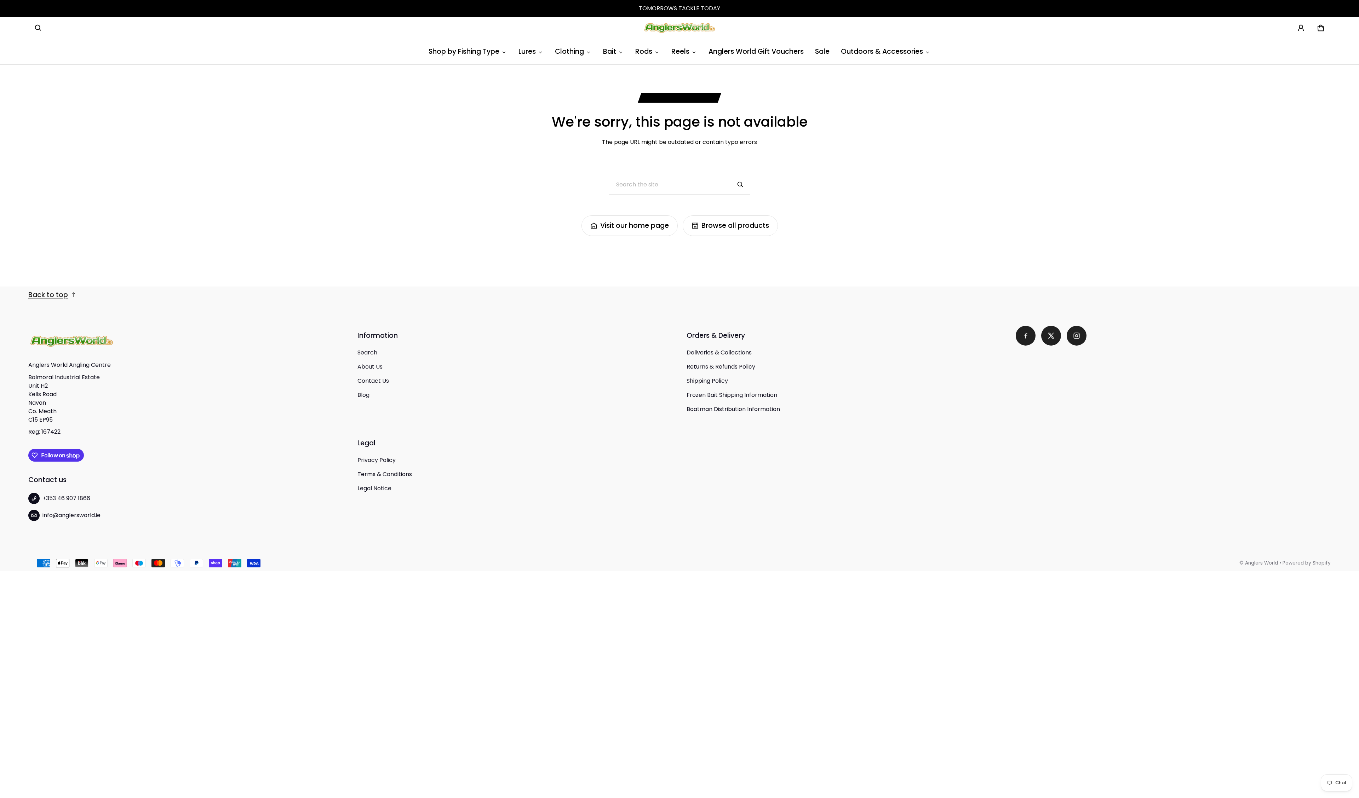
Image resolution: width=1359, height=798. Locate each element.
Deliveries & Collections (719, 352)
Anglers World (1261, 563)
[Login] (1301, 28)
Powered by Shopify (1307, 563)
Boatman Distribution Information (733, 409)
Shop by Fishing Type (464, 51)
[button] (38, 28)
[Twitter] (1051, 336)
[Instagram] (1076, 336)
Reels (680, 51)
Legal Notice (374, 488)
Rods (643, 51)
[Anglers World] (679, 28)
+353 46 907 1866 (66, 498)
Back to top (48, 295)
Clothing (569, 51)
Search (367, 352)
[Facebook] (1026, 336)
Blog (363, 395)
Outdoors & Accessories (882, 51)
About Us (370, 367)
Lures (527, 51)
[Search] (740, 185)
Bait (609, 51)
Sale (822, 51)
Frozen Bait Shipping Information (732, 395)
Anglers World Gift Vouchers (756, 51)
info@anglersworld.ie (71, 515)
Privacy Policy (376, 460)
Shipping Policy (707, 381)
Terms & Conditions (384, 474)
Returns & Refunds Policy (721, 367)
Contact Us (373, 381)
